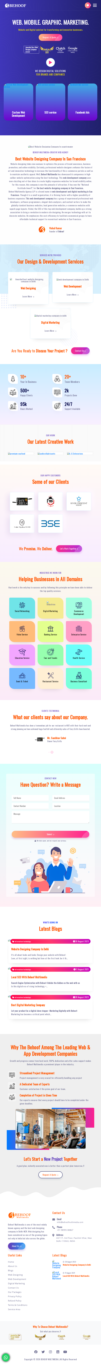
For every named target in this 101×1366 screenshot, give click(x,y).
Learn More (27, 296)
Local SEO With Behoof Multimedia (29, 977)
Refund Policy (14, 1300)
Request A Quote (50, 37)
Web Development (17, 1279)
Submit (50, 834)
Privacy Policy (14, 1296)
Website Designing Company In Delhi (30, 949)
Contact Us (79, 350)
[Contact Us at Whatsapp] (6, 1356)
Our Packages (14, 1292)
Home (11, 1262)
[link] (36, 1352)
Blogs (10, 1270)
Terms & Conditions (17, 1305)
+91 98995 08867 (65, 1230)
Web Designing (15, 1274)
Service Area (14, 1309)
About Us (16, 1246)
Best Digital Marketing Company (28, 1005)
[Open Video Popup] (50, 62)
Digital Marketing (16, 1283)
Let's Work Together (68, 548)
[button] (95, 5)
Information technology (22, 941)
